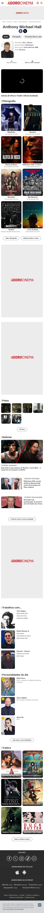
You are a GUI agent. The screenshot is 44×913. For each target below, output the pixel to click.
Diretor (29, 42)
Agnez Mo (20, 717)
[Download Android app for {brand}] (25, 872)
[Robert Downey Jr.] (8, 639)
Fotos (5, 400)
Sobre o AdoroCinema (11, 895)
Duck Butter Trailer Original (33, 832)
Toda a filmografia (11, 238)
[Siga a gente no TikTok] (28, 858)
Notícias (7, 437)
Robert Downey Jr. (23, 631)
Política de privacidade (16, 897)
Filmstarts (17, 885)
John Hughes (21, 611)
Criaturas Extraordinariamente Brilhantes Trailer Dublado (33, 776)
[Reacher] (33, 117)
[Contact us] (34, 858)
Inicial (3, 21)
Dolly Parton (21, 678)
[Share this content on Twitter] (25, 31)
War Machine (33, 197)
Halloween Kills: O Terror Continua (33, 165)
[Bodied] (11, 214)
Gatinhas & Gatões (22, 618)
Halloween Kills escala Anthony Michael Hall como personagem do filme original (32, 484)
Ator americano (23, 21)
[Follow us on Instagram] (22, 858)
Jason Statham (22, 698)
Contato (22, 895)
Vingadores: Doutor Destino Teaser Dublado (11, 832)
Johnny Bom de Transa (24, 636)
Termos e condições (32, 895)
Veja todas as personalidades (22, 740)
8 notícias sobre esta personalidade (22, 519)
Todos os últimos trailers (22, 839)
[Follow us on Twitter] (16, 858)
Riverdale (11, 197)
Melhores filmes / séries (31, 238)
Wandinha (11, 132)
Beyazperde (8, 888)
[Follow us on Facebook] (10, 858)
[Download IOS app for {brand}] (18, 872)
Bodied (11, 229)
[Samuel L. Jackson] (8, 659)
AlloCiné (5, 885)
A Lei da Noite (32, 229)
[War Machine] (33, 182)
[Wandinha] (11, 117)
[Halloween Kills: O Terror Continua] (33, 149)
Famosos (9, 21)
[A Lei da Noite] (33, 214)
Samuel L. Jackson (23, 651)
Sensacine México (29, 888)
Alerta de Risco (11, 165)
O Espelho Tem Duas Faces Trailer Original (11, 776)
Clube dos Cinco (22, 616)
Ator (24, 42)
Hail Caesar (20, 633)
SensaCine (33, 885)
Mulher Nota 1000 (22, 613)
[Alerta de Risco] (11, 149)
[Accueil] (20, 3)
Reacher (33, 132)
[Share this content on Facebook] (21, 31)
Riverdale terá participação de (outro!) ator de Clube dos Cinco (33, 502)
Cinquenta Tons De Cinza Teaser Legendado (11, 804)
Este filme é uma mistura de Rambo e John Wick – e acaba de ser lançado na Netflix (21, 469)
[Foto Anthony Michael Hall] (6, 408)
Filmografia (8, 101)
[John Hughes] (8, 619)
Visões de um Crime (23, 653)
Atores (15, 21)
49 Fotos (22, 429)
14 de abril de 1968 (31, 47)
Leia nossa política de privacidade (13, 909)
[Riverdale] (11, 182)
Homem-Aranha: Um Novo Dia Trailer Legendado (33, 804)
